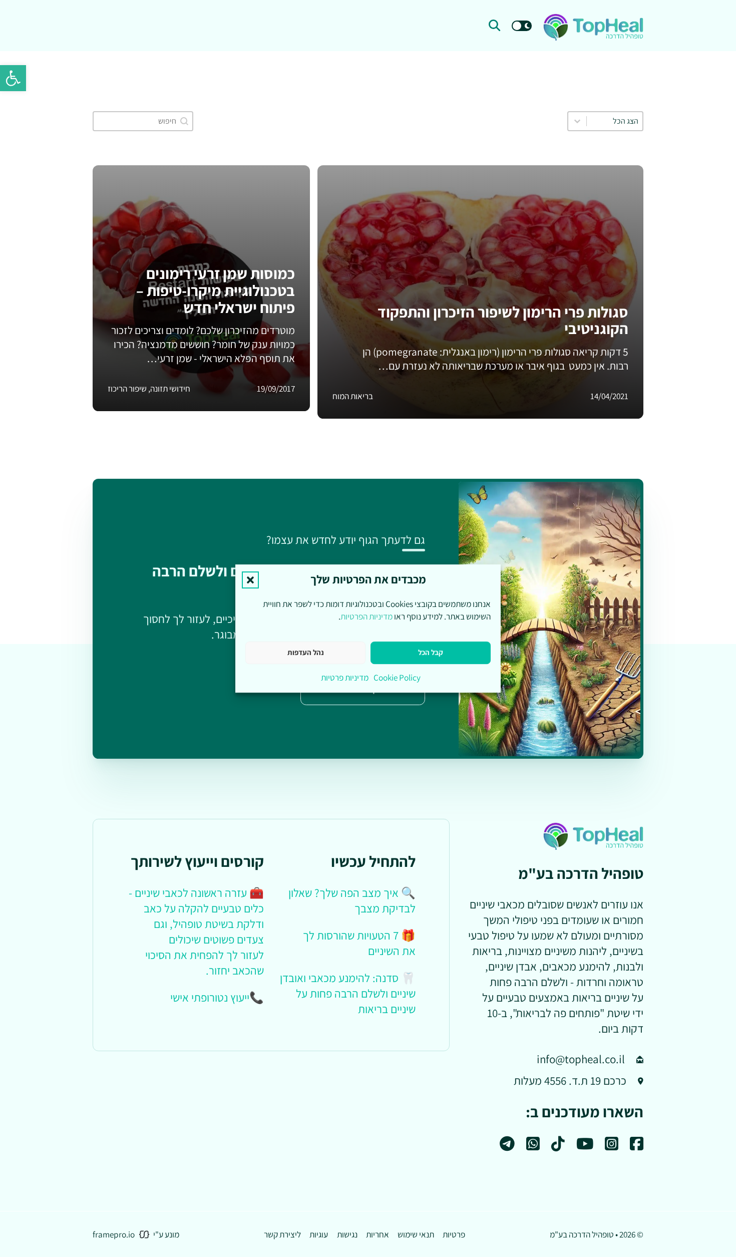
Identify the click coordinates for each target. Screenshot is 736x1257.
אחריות (377, 1234)
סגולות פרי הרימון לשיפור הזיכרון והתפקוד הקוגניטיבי (503, 320)
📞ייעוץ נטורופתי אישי (217, 997)
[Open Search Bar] (494, 26)
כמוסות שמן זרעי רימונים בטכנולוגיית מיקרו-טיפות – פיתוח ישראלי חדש (215, 290)
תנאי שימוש (416, 1234)
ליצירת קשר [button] (282, 1234)
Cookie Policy (397, 677)
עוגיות (318, 1234)
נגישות (347, 1234)
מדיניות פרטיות (345, 677)
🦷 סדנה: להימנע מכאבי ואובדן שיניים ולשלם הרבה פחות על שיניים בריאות (348, 994)
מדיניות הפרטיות (366, 616)
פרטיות (454, 1234)
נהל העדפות (305, 652)
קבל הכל (430, 652)
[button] (13, 78)
